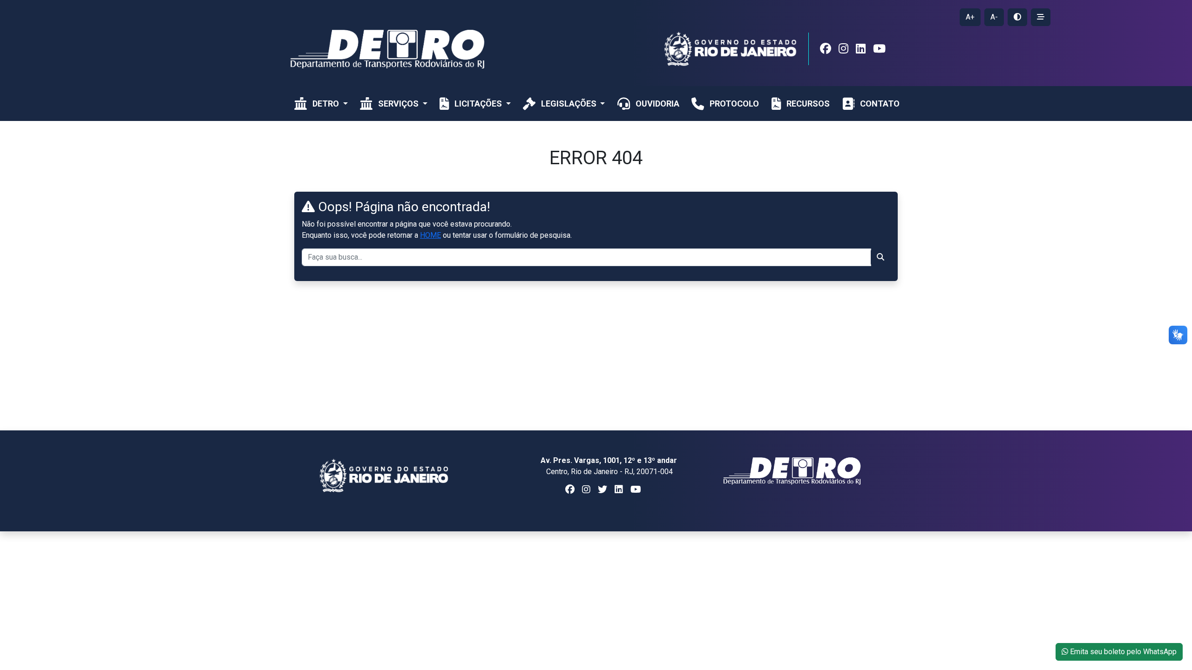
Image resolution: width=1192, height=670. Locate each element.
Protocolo (734, 103)
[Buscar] (880, 257)
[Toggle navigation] (834, 6)
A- (994, 17)
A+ (970, 17)
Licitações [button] (479, 103)
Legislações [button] (569, 103)
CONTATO (880, 103)
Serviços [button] (399, 103)
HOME (430, 235)
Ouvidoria (657, 103)
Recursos (808, 103)
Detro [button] (326, 103)
